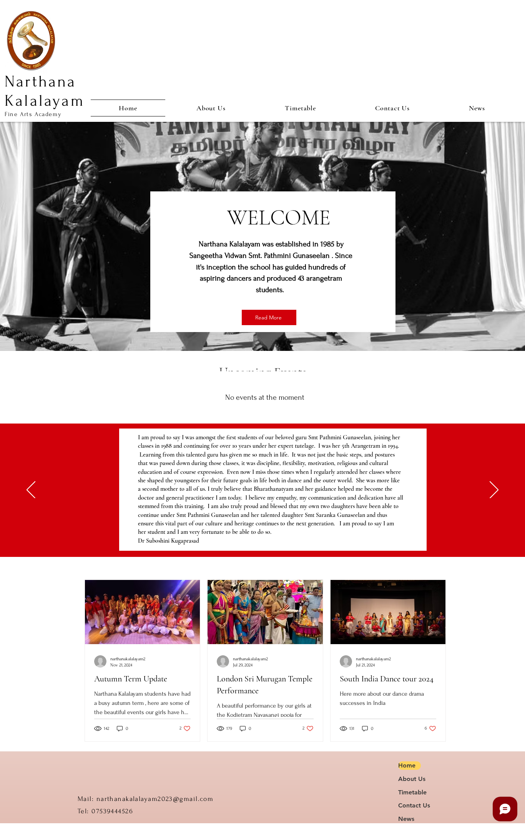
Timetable (409, 792)
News (406, 818)
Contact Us (409, 805)
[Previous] (31, 490)
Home (406, 765)
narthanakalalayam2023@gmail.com (155, 798)
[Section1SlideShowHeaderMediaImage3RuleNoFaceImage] (267, 538)
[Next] (494, 490)
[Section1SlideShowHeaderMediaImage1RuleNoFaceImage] (258, 538)
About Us (409, 778)
